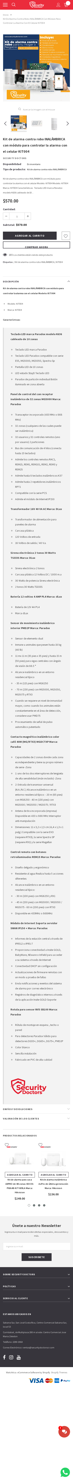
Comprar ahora (36, 246)
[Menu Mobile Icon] (5, 5)
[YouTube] (19, 1357)
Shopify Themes (59, 1372)
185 (11, 255)
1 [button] (29, 1205)
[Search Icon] (14, 5)
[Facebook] (4, 1357)
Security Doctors (14, 158)
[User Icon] (58, 5)
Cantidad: (9, 209)
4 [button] (44, 1205)
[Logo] (36, 4)
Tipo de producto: (14, 169)
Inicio (6, 14)
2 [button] (34, 1205)
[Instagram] (11, 1357)
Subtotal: (9, 225)
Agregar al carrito (20, 1174)
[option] (36, 68)
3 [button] (39, 1205)
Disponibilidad (12, 164)
